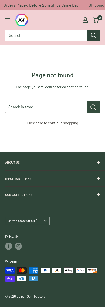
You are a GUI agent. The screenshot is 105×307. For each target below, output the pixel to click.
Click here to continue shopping (52, 123)
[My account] (85, 20)
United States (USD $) (23, 221)
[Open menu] (7, 20)
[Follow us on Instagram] (18, 246)
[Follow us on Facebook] (8, 246)
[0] (96, 20)
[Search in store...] (93, 107)
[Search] (93, 35)
